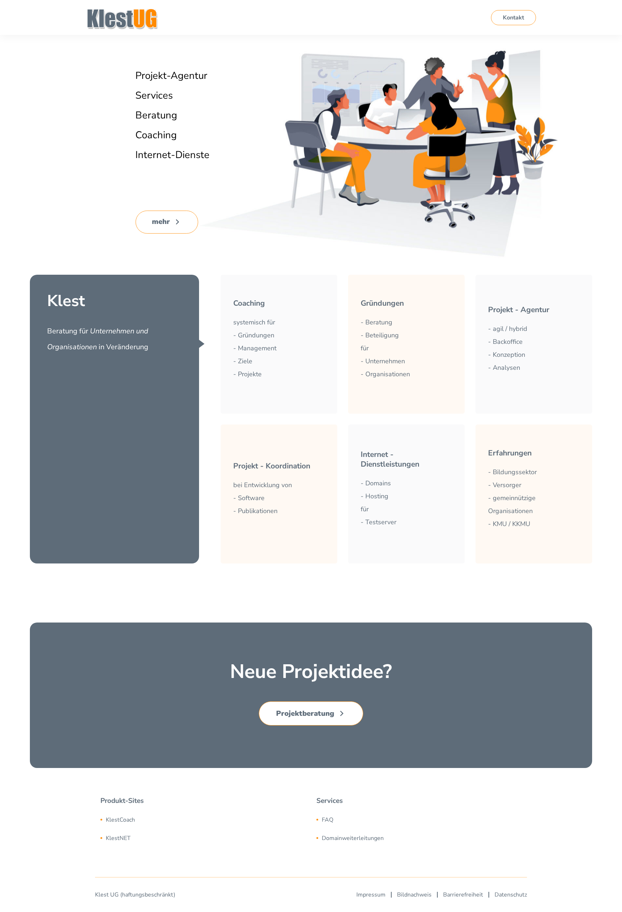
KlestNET (118, 838)
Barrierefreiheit (463, 895)
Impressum (371, 895)
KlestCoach (120, 820)
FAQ (327, 820)
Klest (102, 895)
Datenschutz (511, 895)
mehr (161, 221)
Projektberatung (305, 713)
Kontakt (513, 18)
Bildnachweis (414, 895)
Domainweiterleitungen (353, 838)
